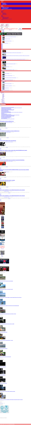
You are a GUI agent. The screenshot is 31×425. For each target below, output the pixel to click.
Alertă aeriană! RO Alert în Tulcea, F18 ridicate (7, 83)
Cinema (3, 94)
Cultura (3, 30)
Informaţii (2, 2)
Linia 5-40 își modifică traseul (4, 118)
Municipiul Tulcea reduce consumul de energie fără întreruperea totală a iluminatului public (9, 305)
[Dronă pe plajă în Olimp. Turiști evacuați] (3, 38)
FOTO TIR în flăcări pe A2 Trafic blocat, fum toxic (7, 75)
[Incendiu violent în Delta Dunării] (3, 87)
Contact (2, 5)
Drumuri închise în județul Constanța (4, 110)
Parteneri (2, 6)
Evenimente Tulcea (4, 81)
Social (3, 33)
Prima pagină (2, 0)
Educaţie (3, 31)
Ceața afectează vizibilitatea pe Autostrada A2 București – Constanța (7, 109)
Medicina (3, 32)
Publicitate (2, 9)
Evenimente (6, 151)
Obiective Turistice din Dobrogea (5, 7)
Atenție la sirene (2, 113)
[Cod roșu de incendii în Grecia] (3, 42)
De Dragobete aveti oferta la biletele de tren (7, 121)
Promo (7, 122)
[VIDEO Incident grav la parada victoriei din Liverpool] (3, 79)
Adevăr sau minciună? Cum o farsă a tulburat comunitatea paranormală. (7, 391)
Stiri (1, 93)
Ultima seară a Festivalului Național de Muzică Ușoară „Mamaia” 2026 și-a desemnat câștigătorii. (11, 52)
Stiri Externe (3, 34)
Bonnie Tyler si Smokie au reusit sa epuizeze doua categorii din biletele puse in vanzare (13, 150)
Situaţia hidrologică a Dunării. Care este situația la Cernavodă (6, 289)
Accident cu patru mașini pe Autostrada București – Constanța (8, 69)
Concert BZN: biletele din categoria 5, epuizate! (7, 180)
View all (2, 43)
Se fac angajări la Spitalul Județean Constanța (5, 117)
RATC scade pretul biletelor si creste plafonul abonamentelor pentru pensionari (12, 195)
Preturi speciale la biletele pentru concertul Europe (8, 140)
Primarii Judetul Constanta (4, 8)
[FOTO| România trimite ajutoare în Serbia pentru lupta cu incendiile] (4, 63)
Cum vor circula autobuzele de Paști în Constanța (6, 111)
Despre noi (2, 1)
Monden (3, 49)
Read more (8, 137)
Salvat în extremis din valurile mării (3, 348)
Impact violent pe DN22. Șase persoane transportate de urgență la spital (9, 36)
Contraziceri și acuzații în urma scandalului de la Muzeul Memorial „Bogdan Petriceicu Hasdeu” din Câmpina (11, 399)
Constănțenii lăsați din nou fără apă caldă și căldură (6, 108)
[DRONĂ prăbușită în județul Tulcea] (3, 89)
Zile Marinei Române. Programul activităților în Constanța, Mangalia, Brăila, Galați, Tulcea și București (10, 297)
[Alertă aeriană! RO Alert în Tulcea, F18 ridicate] (3, 40)
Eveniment (2, 60)
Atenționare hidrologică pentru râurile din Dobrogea (6, 114)
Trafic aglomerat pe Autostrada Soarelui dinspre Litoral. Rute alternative (9, 77)
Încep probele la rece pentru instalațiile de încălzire (6, 116)
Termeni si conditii (4, 4)
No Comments (10, 122)
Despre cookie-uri (4, 3)
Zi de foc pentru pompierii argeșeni (5, 66)
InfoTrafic (3, 71)
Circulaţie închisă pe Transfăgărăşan (5, 73)
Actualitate (3, 29)
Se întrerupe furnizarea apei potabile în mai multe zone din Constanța (7, 115)
